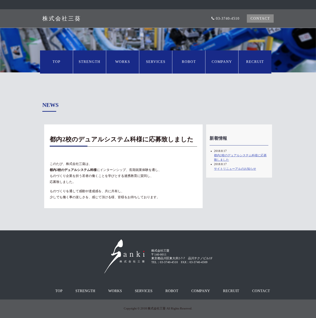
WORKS (115, 291)
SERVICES (143, 291)
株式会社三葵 (61, 18)
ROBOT (171, 291)
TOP (58, 291)
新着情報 (218, 138)
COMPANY (200, 291)
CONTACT (261, 291)
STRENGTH (85, 291)
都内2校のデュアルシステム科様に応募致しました (240, 157)
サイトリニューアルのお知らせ (235, 168)
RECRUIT (231, 291)
